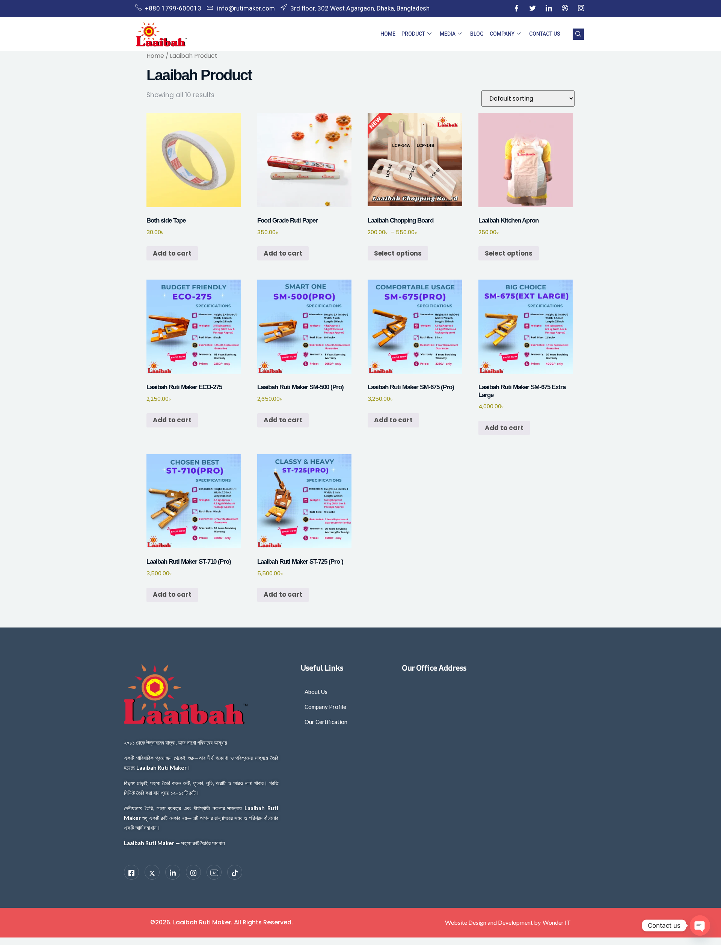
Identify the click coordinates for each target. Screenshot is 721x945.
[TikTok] (234, 872)
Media (448, 34)
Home (387, 34)
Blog (477, 34)
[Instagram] (581, 8)
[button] (578, 34)
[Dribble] (564, 8)
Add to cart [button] (172, 253)
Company (502, 34)
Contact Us (544, 34)
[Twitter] (532, 8)
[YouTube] (214, 872)
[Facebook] (516, 8)
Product (413, 34)
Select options (398, 253)
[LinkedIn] (548, 8)
